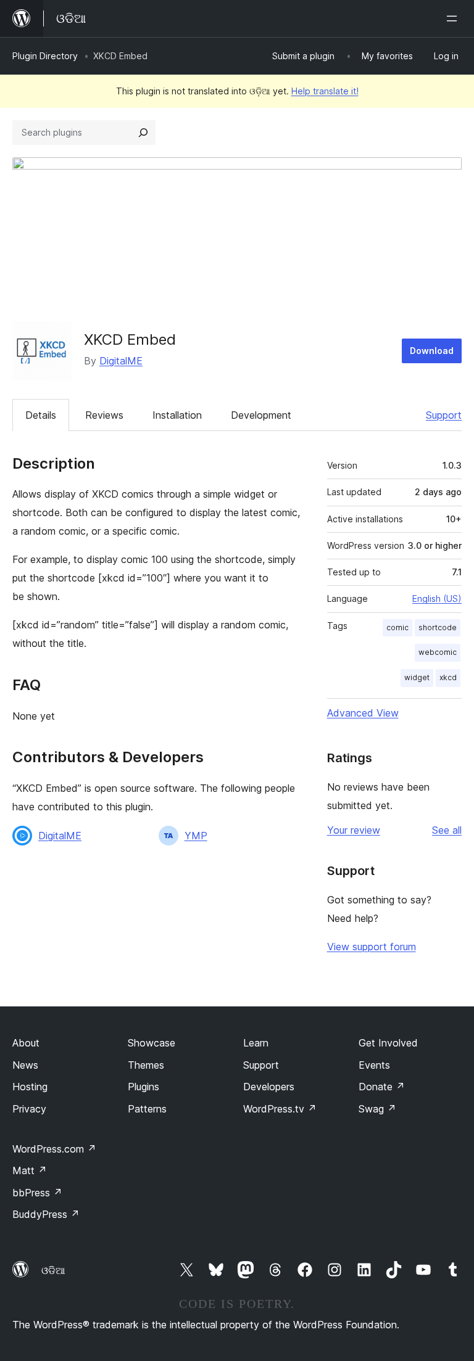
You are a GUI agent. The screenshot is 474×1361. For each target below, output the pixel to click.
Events (374, 1065)
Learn (255, 1043)
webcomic (437, 652)
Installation (177, 415)
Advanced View (363, 713)
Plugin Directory (45, 56)
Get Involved (388, 1043)
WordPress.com (54, 1149)
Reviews (104, 415)
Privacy (29, 1109)
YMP (196, 835)
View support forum (371, 946)
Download (432, 350)
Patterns (147, 1109)
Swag (377, 1109)
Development (261, 415)
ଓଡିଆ (53, 1270)
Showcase (151, 1043)
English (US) (437, 598)
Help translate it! (325, 91)
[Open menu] (454, 18)
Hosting (30, 1086)
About (26, 1043)
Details (40, 415)
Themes (146, 1065)
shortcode (437, 627)
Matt (29, 1170)
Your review (353, 830)
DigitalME (121, 361)
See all (447, 830)
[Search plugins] (143, 132)
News (25, 1065)
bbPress (37, 1192)
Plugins (143, 1086)
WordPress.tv (280, 1109)
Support (444, 415)
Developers (268, 1086)
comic (397, 627)
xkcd (448, 677)
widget (417, 677)
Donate (382, 1086)
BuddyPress (46, 1214)
